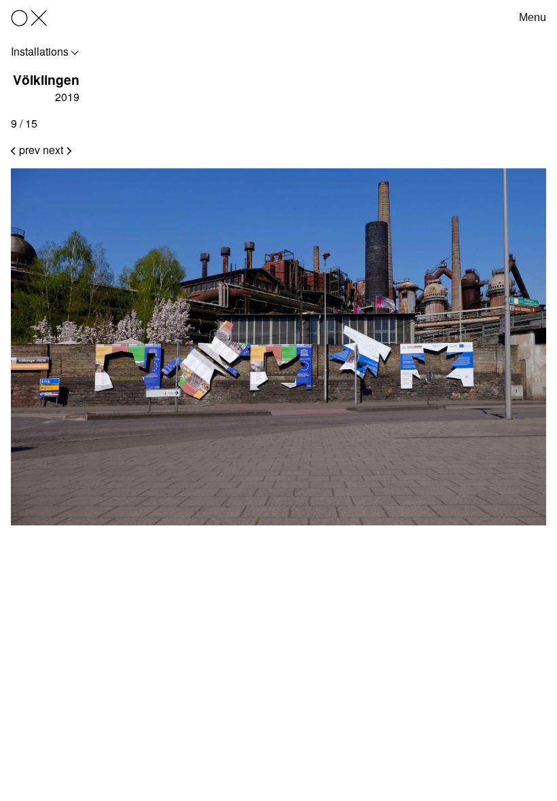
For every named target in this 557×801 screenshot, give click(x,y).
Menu (532, 17)
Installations (40, 51)
